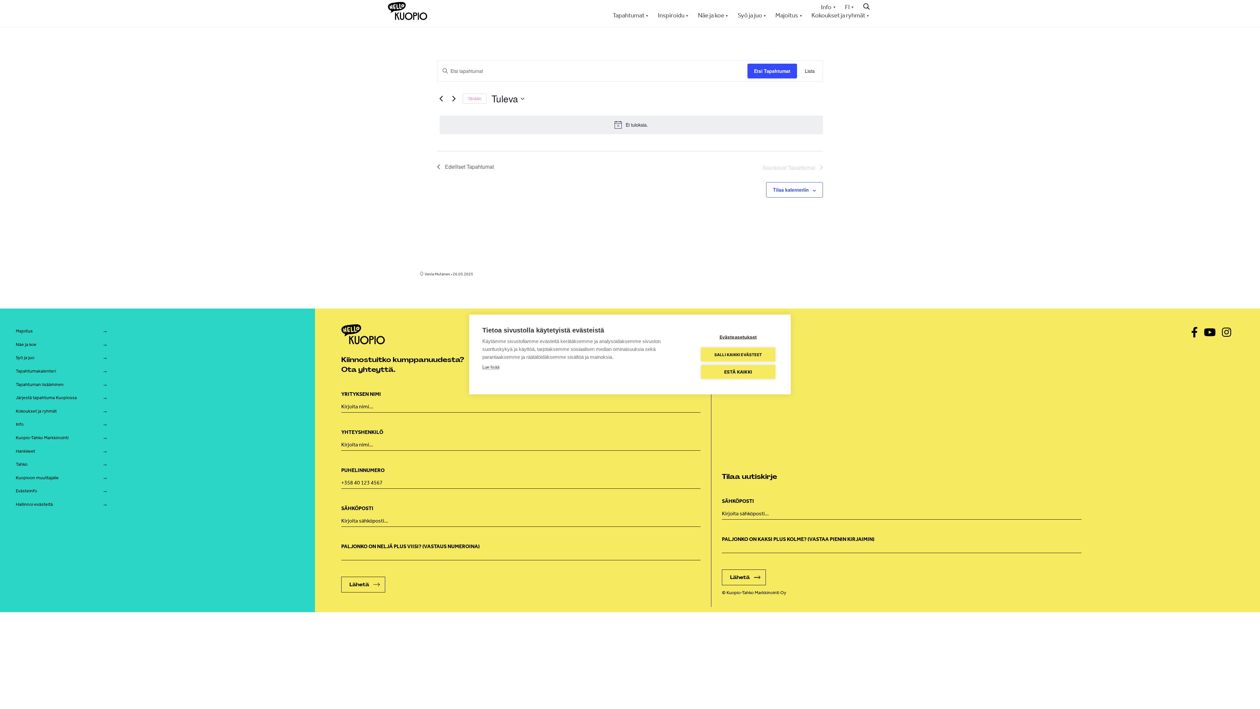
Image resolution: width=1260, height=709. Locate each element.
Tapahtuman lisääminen (40, 384)
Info (826, 7)
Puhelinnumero (363, 470)
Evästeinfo (26, 491)
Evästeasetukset (738, 337)
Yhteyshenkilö (362, 432)
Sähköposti (357, 508)
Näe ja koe (26, 344)
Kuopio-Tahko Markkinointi (42, 437)
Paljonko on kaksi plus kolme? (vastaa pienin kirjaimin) (798, 539)
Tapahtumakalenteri (36, 371)
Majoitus (24, 331)
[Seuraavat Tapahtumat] (454, 99)
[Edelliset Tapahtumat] (441, 99)
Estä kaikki (738, 372)
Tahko (22, 464)
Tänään (474, 98)
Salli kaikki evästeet (738, 354)
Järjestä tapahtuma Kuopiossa (46, 397)
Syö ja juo (25, 357)
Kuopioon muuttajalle (37, 478)
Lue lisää (490, 367)
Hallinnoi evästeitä (34, 504)
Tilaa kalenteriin (791, 189)
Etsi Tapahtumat (772, 71)
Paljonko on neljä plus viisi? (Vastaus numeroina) (410, 546)
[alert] (631, 125)
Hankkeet (25, 451)
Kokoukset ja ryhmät (36, 411)
